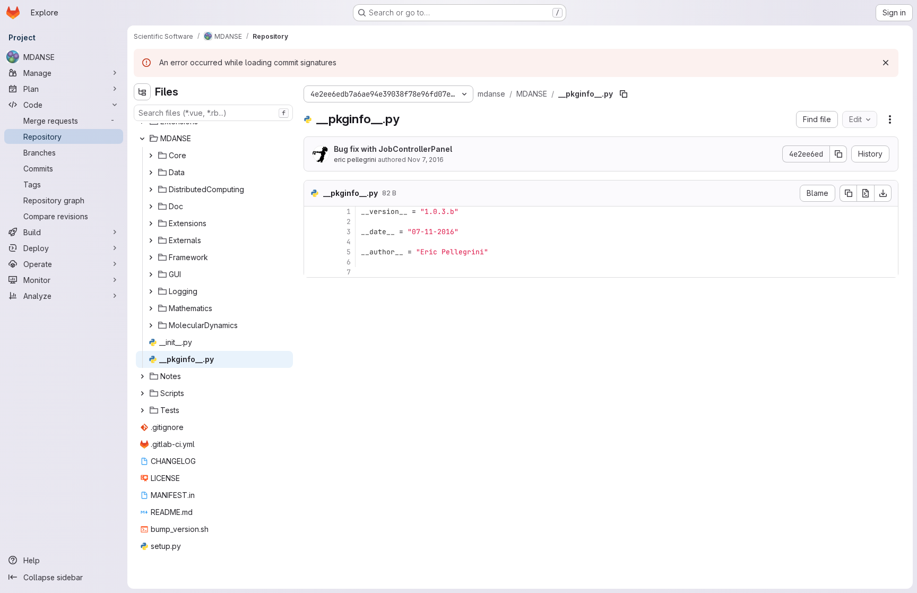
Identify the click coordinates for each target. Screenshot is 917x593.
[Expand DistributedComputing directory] (150, 189)
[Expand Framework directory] (150, 257)
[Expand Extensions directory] (150, 223)
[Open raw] (865, 193)
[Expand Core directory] (150, 155)
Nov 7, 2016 (426, 160)
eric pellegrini (355, 160)
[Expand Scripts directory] (142, 393)
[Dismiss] (885, 62)
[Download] (883, 193)
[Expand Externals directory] (150, 240)
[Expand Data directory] (150, 172)
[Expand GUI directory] (150, 274)
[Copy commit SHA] (838, 153)
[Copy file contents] (848, 193)
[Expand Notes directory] (142, 376)
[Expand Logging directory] (150, 291)
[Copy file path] (623, 93)
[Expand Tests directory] (142, 410)
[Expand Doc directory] (150, 206)
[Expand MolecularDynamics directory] (150, 325)
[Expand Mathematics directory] (150, 308)
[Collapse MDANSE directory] (142, 138)
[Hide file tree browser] (142, 91)
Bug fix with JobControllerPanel (393, 148)
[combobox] (213, 113)
